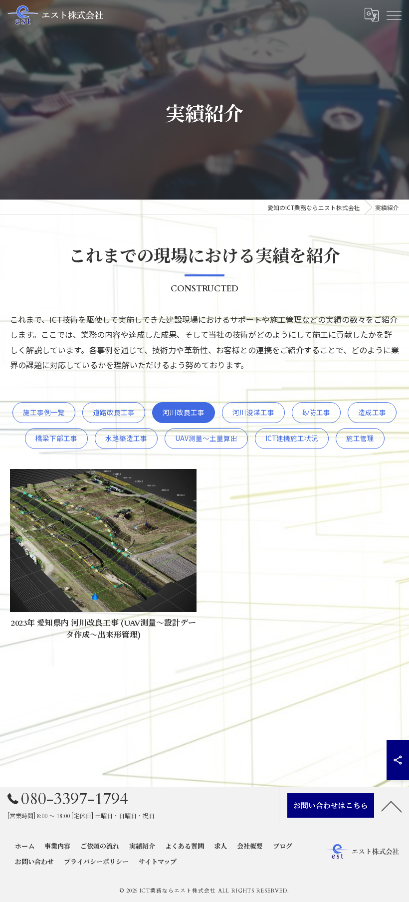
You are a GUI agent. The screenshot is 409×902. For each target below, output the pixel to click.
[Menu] (393, 15)
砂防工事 (316, 412)
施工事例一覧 (44, 412)
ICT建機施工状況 (291, 438)
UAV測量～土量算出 (206, 438)
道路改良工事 (114, 412)
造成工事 (372, 412)
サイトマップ (158, 862)
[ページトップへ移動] (392, 806)
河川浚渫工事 (253, 412)
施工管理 (360, 438)
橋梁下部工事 (56, 438)
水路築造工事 (126, 438)
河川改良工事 (183, 412)
